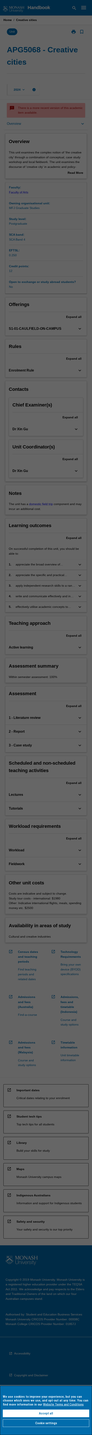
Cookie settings (46, 1423)
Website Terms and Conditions (63, 1404)
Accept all (46, 1413)
